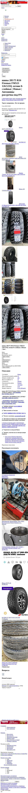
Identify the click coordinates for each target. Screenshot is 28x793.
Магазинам (10, 748)
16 (18, 376)
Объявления (10, 746)
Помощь (3, 732)
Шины (11, 100)
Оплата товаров (5, 767)
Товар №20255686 (18, 100)
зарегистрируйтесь (14, 685)
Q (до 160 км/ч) (22, 388)
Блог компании (11, 728)
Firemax (20, 383)
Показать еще (5, 667)
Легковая (20, 384)
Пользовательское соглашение (9, 776)
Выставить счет (11, 749)
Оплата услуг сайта (6, 757)
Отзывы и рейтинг (12, 741)
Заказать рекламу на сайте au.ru (10, 720)
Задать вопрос (5, 356)
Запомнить (6, 57)
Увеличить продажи (12, 737)
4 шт (19, 386)
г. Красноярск (5, 98)
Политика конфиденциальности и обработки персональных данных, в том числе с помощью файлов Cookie (13, 779)
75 (18, 379)
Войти (3, 61)
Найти (3, 30)
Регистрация (4, 63)
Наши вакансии (11, 727)
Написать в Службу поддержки (9, 783)
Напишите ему (13, 110)
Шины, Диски (5, 100)
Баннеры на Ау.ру (11, 745)
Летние (19, 381)
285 (18, 378)
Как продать (10, 735)
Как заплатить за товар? (13, 740)
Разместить (4, 39)
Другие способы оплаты (10, 765)
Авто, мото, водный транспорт (17, 98)
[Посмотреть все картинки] (18, 304)
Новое (19, 374)
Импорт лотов (10, 738)
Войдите (4, 685)
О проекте (3, 726)
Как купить (10, 734)
